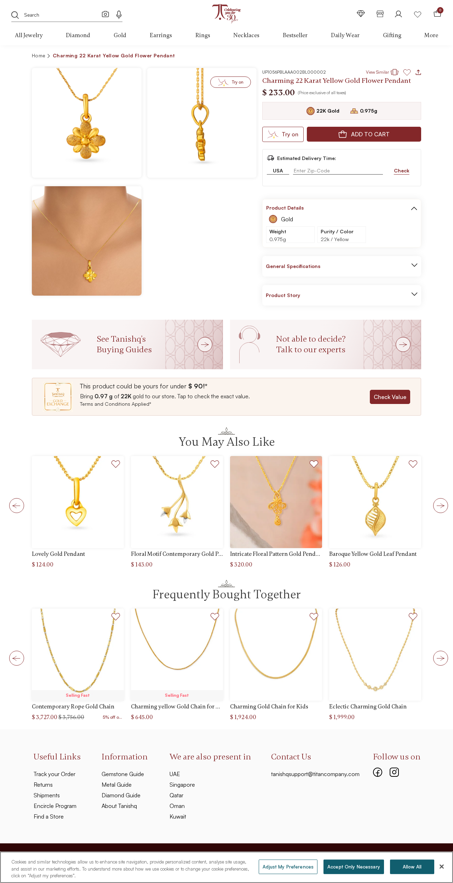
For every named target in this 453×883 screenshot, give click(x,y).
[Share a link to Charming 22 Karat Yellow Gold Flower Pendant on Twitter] (388, 57)
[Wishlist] (417, 13)
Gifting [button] (392, 35)
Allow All (412, 866)
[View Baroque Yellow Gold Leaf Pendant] (375, 502)
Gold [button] (120, 35)
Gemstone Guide (123, 773)
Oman (177, 805)
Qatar (176, 795)
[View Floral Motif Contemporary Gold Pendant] (177, 502)
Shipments (47, 795)
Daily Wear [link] (345, 35)
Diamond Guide (121, 795)
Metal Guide (117, 784)
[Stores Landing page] (380, 13)
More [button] (431, 35)
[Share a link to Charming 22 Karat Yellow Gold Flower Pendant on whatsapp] (413, 57)
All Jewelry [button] (29, 35)
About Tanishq (119, 805)
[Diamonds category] (361, 13)
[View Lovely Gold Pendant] (78, 502)
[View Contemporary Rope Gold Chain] (78, 655)
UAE (175, 773)
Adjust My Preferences (288, 866)
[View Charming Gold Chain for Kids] (276, 655)
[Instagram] (394, 771)
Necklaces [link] (246, 35)
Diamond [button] (78, 35)
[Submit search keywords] (15, 14)
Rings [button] (202, 35)
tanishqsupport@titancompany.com (315, 773)
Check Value (390, 396)
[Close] (441, 866)
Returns (43, 784)
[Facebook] (377, 771)
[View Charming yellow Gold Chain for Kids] (177, 655)
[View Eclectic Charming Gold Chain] (375, 655)
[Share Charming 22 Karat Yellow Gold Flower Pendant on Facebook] (365, 57)
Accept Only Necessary (353, 866)
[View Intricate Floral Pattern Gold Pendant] (276, 502)
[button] (400, 57)
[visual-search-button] (105, 14)
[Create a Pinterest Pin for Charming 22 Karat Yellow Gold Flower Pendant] (376, 57)
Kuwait (178, 816)
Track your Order (54, 773)
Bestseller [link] (295, 35)
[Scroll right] (438, 505)
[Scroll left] (14, 505)
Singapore (182, 784)
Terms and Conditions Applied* (115, 404)
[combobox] (62, 14)
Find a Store (49, 816)
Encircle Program (55, 805)
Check (401, 170)
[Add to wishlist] (116, 465)
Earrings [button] (161, 35)
